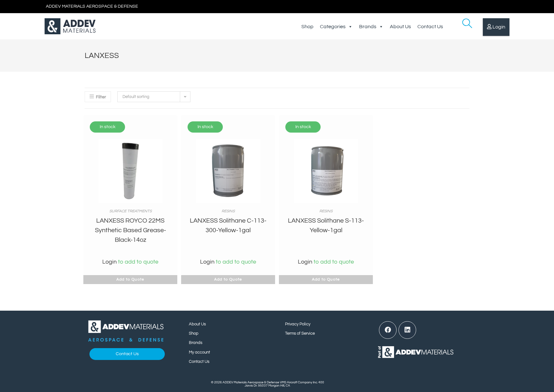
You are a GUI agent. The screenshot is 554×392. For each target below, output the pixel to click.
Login (498, 26)
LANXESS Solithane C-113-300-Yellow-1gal (228, 225)
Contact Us (430, 26)
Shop (307, 26)
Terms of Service (300, 333)
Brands (367, 26)
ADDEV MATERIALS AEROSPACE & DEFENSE (92, 6)
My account (199, 352)
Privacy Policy (297, 324)
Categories (333, 26)
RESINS (228, 211)
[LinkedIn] (407, 330)
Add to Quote (130, 279)
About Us (400, 26)
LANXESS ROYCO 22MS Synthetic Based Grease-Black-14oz (130, 230)
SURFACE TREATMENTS (130, 211)
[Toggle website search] (462, 26)
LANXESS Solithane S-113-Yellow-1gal (326, 225)
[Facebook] (388, 330)
